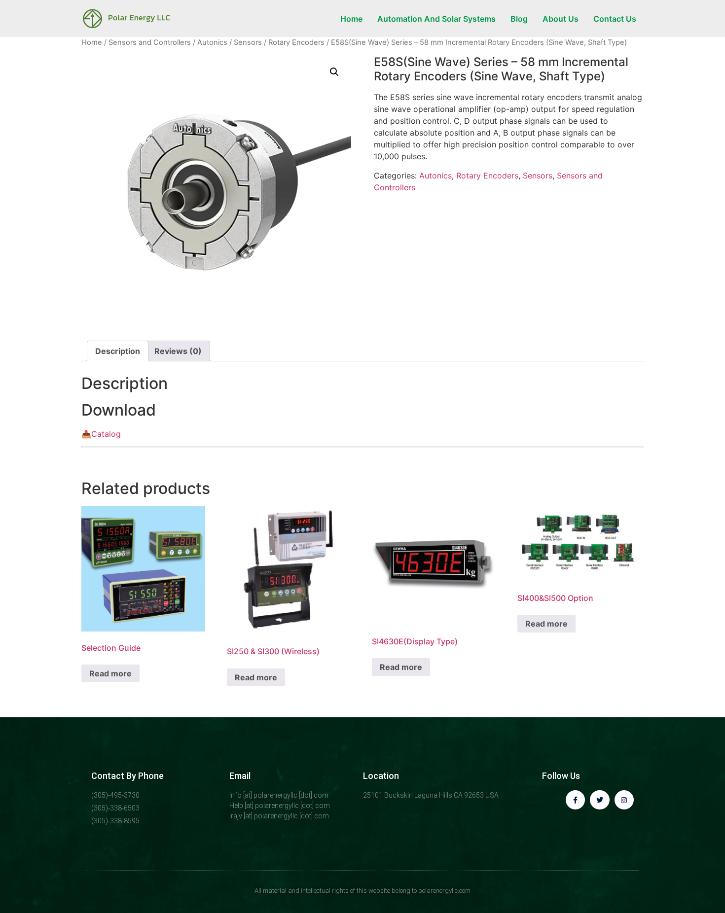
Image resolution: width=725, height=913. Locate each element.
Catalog (106, 434)
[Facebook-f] (575, 799)
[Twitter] (599, 799)
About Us (561, 19)
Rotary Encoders (296, 42)
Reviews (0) (178, 351)
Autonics (212, 42)
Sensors (248, 42)
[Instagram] (624, 799)
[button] (334, 72)
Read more (110, 673)
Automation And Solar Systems (436, 19)
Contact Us (614, 19)
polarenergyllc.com (444, 890)
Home (351, 19)
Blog (519, 19)
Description (117, 351)
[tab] (117, 351)
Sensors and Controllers (150, 42)
